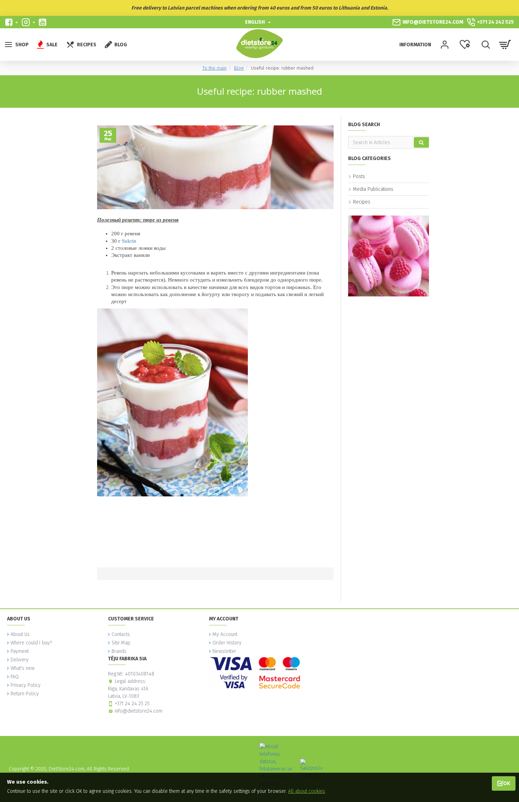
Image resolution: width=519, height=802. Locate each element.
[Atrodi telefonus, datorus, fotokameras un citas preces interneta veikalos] (277, 769)
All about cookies (306, 791)
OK (506, 783)
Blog (239, 68)
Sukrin (129, 241)
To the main (214, 68)
